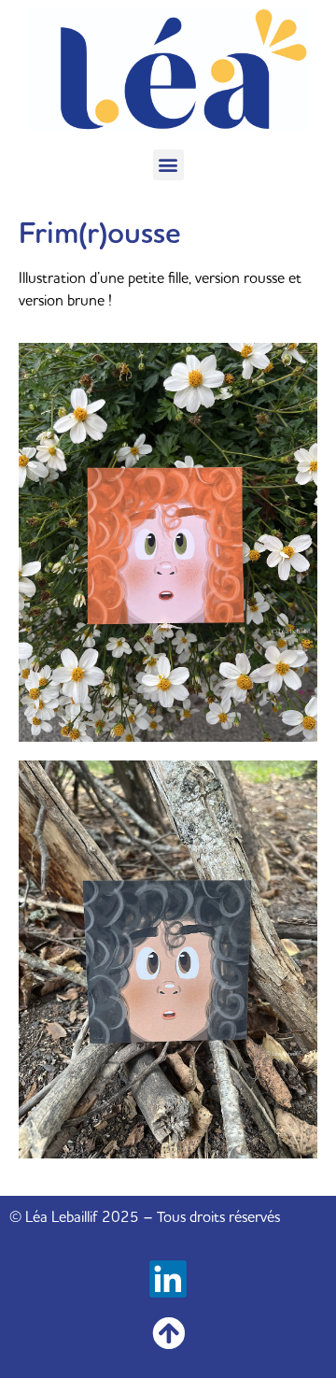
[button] (168, 164)
